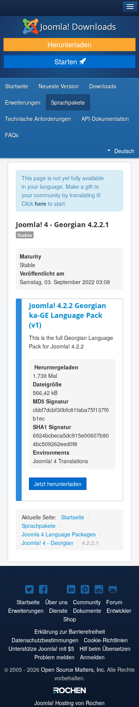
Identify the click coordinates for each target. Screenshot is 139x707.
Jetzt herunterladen (57, 484)
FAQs (12, 135)
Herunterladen (69, 44)
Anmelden (92, 657)
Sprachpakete (68, 102)
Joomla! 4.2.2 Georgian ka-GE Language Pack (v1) (67, 315)
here (40, 203)
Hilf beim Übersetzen (105, 648)
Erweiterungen (23, 102)
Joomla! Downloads (78, 26)
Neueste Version (59, 86)
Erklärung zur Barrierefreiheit (69, 631)
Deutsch (124, 151)
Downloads (102, 86)
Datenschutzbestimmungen (45, 640)
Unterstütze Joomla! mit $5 (41, 648)
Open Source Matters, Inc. (73, 669)
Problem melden (54, 657)
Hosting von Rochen (69, 703)
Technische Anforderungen (38, 118)
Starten (66, 61)
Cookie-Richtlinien (106, 640)
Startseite (16, 86)
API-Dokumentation (105, 118)
